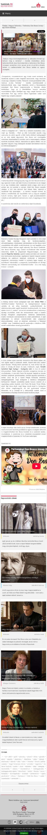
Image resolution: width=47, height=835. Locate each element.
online (30, 53)
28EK (10, 757)
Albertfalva (27, 759)
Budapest (4, 773)
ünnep (6, 53)
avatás (15, 766)
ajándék (41, 757)
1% (6, 757)
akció (3, 759)
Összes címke (23, 783)
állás (18, 761)
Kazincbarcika (22, 53)
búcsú (42, 771)
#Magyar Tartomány (24, 51)
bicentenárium (25, 769)
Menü (8, 13)
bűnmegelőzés (15, 773)
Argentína (38, 764)
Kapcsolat (23, 802)
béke (34, 766)
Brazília (36, 771)
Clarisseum (21, 776)
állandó (13, 761)
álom (24, 761)
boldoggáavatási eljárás (9, 771)
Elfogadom (24, 833)
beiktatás (28, 766)
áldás (35, 759)
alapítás (9, 759)
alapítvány (18, 759)
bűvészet (25, 773)
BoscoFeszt (22, 771)
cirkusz (13, 776)
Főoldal (4, 26)
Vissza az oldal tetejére (37, 489)
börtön (30, 771)
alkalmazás (5, 761)
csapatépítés (5, 778)
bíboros (15, 769)
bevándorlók (5, 769)
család (42, 776)
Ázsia (21, 766)
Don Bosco (13, 53)
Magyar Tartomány (15, 26)
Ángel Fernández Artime (17, 764)
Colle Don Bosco (32, 776)
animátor (30, 764)
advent (29, 757)
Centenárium (34, 773)
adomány (22, 757)
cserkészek (14, 778)
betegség (41, 766)
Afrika (35, 757)
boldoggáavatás (38, 769)
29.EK (15, 757)
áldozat (41, 759)
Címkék (4, 752)
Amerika (30, 761)
